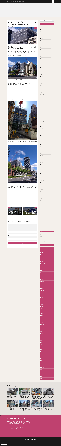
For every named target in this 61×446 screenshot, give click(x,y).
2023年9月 (41, 101)
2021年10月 (42, 153)
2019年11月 (42, 205)
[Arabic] (1, 443)
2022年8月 (41, 130)
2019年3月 (41, 223)
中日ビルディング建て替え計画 (19, 1)
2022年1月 (41, 146)
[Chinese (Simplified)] (2, 443)
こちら (30, 99)
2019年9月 (41, 209)
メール (9, 235)
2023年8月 (41, 103)
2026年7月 (41, 29)
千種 (41, 274)
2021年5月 (41, 164)
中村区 (42, 261)
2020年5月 (41, 191)
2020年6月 (41, 189)
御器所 (42, 304)
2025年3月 (41, 65)
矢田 (41, 351)
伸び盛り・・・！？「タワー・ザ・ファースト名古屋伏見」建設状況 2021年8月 (22, 3)
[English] (4, 443)
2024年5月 (41, 83)
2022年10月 (42, 126)
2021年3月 (41, 169)
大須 (41, 299)
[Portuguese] (10, 443)
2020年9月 (41, 182)
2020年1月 (41, 200)
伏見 (11, 3)
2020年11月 (42, 178)
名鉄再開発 (42, 290)
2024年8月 (41, 76)
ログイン (41, 234)
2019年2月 (41, 225)
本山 (41, 317)
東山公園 (42, 324)
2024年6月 (41, 81)
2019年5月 (41, 218)
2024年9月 (41, 74)
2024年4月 (41, 85)
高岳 (41, 376)
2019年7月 (41, 214)
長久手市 (42, 371)
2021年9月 (41, 155)
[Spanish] (13, 443)
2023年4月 (41, 112)
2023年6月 (41, 108)
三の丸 (42, 252)
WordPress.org (42, 241)
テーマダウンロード (18, 431)
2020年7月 (41, 187)
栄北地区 (42, 331)
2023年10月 (42, 99)
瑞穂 (41, 349)
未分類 (42, 315)
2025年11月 (42, 47)
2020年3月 (41, 196)
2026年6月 (41, 31)
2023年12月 (42, 94)
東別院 (42, 322)
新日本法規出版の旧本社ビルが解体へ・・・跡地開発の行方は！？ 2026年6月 (12, 409)
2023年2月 (41, 117)
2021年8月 (41, 157)
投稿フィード (42, 236)
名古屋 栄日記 (33, 441)
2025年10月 (42, 49)
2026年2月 (41, 40)
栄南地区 (42, 333)
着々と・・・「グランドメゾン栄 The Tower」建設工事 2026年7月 (48, 397)
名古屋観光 (42, 279)
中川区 (42, 256)
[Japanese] (8, 443)
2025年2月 (41, 67)
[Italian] (7, 443)
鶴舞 (41, 378)
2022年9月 (41, 128)
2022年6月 (41, 135)
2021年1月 (41, 173)
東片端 (42, 326)
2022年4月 (41, 139)
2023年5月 (41, 110)
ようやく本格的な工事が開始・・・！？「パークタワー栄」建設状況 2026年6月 (24, 409)
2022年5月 (41, 137)
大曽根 (42, 297)
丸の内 (42, 265)
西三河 (42, 358)
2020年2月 (41, 198)
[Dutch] (3, 443)
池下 (41, 342)
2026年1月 (41, 42)
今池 (41, 270)
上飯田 (42, 254)
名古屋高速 (42, 283)
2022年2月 (41, 144)
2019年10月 (42, 207)
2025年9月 (41, 51)
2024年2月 (41, 90)
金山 (41, 369)
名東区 (42, 288)
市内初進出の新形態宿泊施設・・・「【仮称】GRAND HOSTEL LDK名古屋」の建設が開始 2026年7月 (36, 397)
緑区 (41, 353)
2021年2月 (41, 171)
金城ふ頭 (42, 367)
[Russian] (11, 443)
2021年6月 (41, 162)
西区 (41, 360)
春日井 (42, 313)
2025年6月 (41, 58)
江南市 (42, 340)
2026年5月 (41, 33)
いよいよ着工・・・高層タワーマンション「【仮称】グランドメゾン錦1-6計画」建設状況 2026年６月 (36, 409)
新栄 (41, 308)
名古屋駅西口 (43, 281)
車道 (41, 362)
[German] (6, 443)
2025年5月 (41, 60)
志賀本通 (42, 306)
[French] (5, 443)
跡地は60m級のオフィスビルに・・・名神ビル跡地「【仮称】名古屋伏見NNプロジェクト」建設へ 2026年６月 (48, 410)
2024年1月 (41, 92)
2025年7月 (41, 56)
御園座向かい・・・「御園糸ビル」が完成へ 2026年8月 (12, 397)
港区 (41, 344)
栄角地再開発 (43, 335)
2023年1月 (41, 119)
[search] (53, 21)
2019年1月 (41, 227)
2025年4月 (41, 63)
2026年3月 (41, 38)
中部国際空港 (43, 263)
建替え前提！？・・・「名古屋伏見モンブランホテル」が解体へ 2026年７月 (24, 397)
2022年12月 (42, 121)
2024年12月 (42, 72)
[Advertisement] (30, 10)
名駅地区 (42, 295)
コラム (42, 247)
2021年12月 (42, 148)
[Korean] (9, 443)
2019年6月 (41, 216)
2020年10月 (42, 180)
